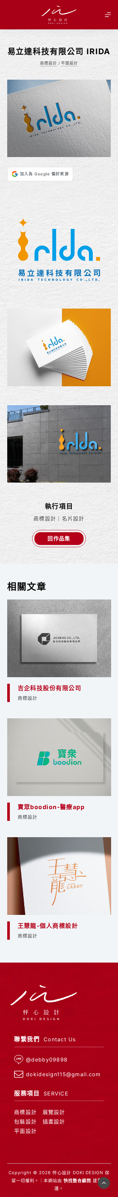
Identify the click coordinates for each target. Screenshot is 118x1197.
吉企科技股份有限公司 (49, 688)
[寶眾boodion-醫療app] (59, 757)
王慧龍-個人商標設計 (48, 925)
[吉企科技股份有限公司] (59, 638)
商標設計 (48, 63)
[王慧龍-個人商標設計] (59, 876)
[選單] (108, 15)
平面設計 (69, 63)
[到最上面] (104, 1183)
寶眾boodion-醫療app (51, 807)
